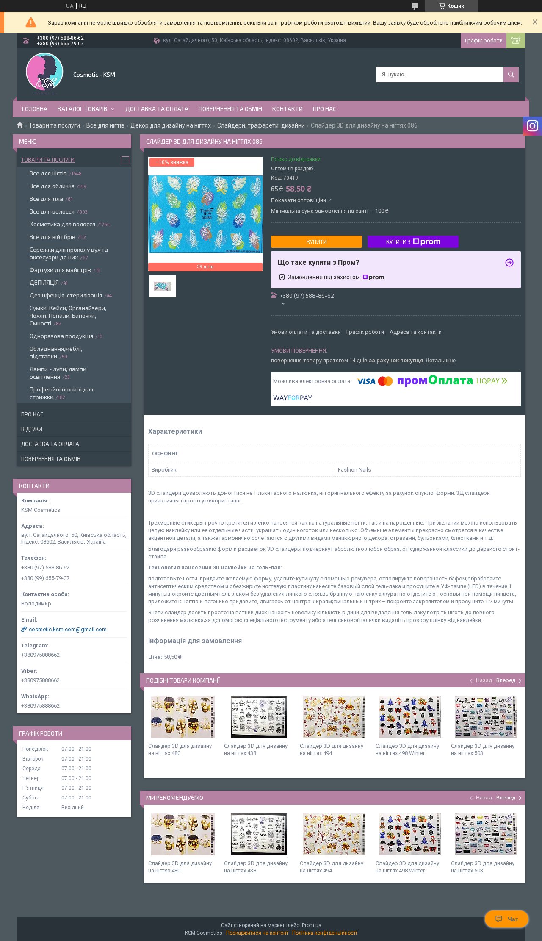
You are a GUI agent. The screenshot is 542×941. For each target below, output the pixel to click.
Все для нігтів (105, 125)
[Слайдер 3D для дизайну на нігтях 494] (334, 717)
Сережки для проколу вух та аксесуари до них (69, 253)
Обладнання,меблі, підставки (56, 352)
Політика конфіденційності (324, 933)
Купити (317, 242)
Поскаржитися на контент (257, 933)
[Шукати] (511, 74)
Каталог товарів (82, 108)
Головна (34, 108)
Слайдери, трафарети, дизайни (261, 125)
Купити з (398, 242)
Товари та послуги (54, 125)
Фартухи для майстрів (60, 269)
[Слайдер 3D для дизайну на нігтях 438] (258, 717)
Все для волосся (52, 211)
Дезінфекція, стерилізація (66, 295)
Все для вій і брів (52, 236)
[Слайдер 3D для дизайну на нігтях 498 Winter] (410, 717)
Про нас (324, 108)
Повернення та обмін (230, 108)
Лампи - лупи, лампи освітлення (58, 372)
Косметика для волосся (62, 224)
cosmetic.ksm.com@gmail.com (68, 629)
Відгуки (31, 429)
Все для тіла (46, 198)
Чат (513, 919)
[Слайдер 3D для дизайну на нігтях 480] (183, 717)
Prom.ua (311, 925)
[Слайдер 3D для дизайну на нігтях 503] (485, 717)
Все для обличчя (52, 185)
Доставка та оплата (156, 108)
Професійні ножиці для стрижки (61, 393)
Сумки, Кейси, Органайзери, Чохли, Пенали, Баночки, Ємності (68, 315)
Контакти (287, 108)
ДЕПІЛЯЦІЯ (44, 282)
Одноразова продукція (61, 335)
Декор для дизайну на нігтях (170, 125)
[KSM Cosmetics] (44, 74)
